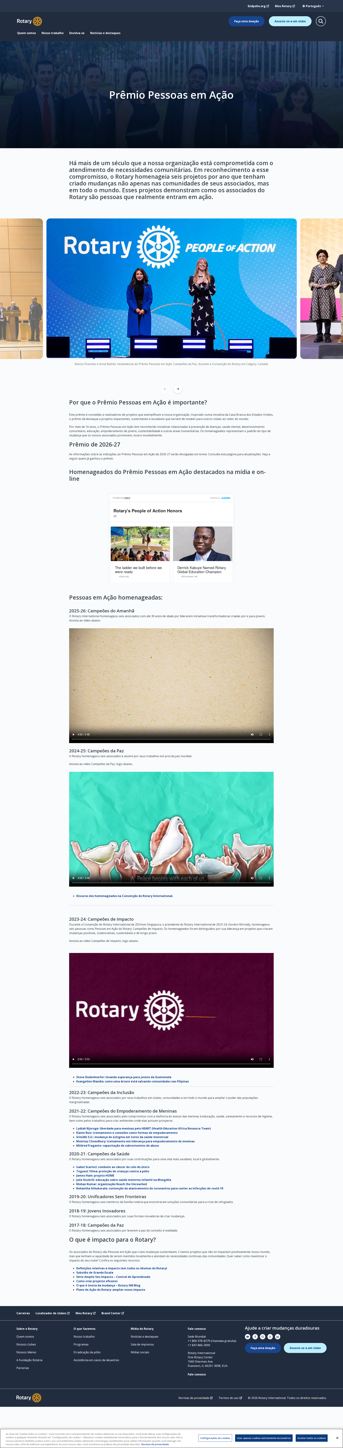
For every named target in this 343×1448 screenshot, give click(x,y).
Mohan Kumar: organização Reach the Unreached (111, 1184)
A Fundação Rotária (29, 1360)
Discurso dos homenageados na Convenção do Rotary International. (125, 896)
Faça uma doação (246, 21)
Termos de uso (228, 1398)
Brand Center (111, 1313)
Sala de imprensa (142, 1344)
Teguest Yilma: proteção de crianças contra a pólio (112, 1171)
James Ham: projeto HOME (95, 1175)
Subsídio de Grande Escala (94, 1272)
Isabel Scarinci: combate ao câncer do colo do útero (112, 1167)
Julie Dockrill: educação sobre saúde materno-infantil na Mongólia (123, 1180)
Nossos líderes (26, 1352)
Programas (81, 1344)
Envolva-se (76, 33)
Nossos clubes (26, 1344)
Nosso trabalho (53, 33)
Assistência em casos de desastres (96, 1360)
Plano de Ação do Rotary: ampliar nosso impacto (110, 1290)
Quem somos (26, 33)
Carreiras (23, 1313)
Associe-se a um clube (290, 21)
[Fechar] (337, 1438)
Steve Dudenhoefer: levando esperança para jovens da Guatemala (123, 1077)
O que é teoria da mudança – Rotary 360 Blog (108, 1285)
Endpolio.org (257, 6)
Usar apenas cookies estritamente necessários (264, 1438)
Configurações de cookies (215, 1438)
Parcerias (22, 1368)
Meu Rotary (283, 6)
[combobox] (313, 6)
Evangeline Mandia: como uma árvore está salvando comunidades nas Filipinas (132, 1081)
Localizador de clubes (51, 1313)
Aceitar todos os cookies (312, 1438)
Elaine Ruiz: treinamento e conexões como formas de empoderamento (127, 1133)
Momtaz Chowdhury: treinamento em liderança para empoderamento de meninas (135, 1141)
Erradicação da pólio (87, 1352)
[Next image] (178, 389)
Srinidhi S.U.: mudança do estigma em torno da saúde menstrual (122, 1137)
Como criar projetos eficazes (97, 1281)
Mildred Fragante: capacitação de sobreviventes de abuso (117, 1146)
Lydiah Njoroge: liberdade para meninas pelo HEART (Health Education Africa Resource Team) (143, 1128)
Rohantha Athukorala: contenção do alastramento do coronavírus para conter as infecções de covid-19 (149, 1188)
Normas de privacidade (193, 1398)
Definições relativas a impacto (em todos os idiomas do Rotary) (121, 1268)
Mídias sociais (140, 1352)
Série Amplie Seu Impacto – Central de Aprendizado (113, 1277)
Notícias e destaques (105, 33)
